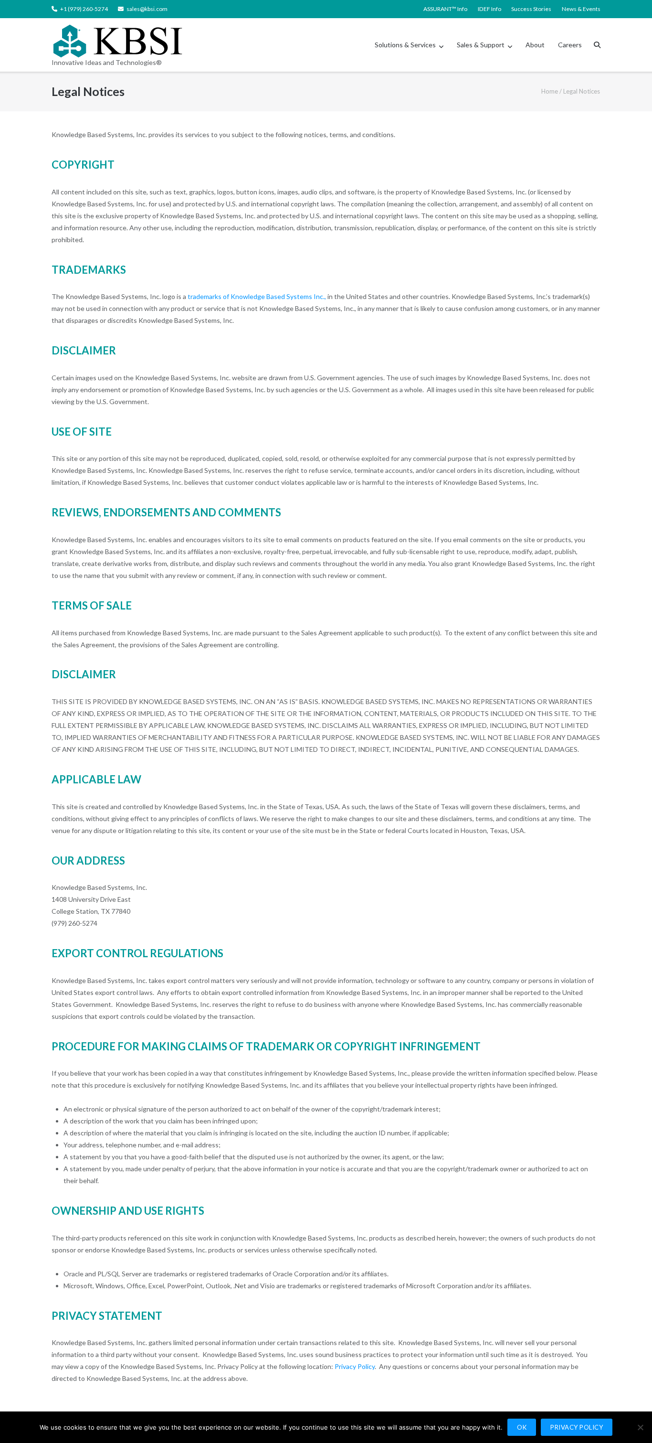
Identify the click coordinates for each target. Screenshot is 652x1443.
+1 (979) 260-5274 (84, 8)
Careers (570, 45)
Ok (521, 1427)
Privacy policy (576, 1427)
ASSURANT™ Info (445, 8)
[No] (640, 1427)
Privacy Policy (355, 1366)
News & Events (581, 8)
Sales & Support (481, 45)
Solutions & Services (405, 45)
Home (549, 91)
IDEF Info (489, 8)
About (535, 45)
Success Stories (531, 8)
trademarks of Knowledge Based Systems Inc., (257, 296)
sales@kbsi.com (147, 8)
